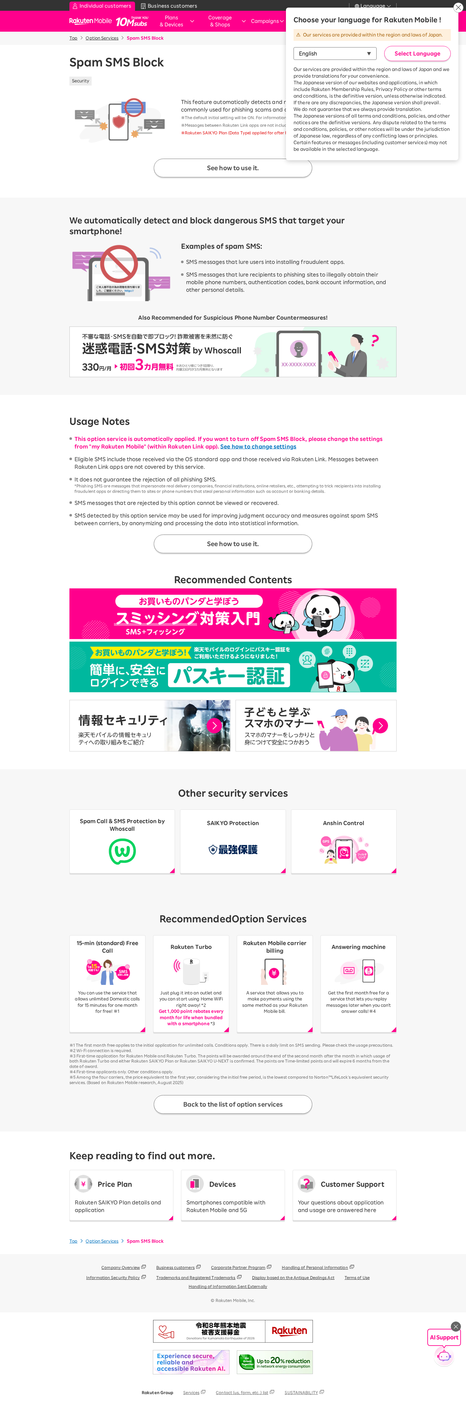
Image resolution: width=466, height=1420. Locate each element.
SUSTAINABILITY (301, 1392)
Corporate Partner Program (238, 1267)
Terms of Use (357, 1277)
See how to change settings (258, 446)
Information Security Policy (113, 1277)
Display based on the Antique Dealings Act (293, 1277)
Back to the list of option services (233, 1104)
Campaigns (265, 21)
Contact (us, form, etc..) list (242, 1392)
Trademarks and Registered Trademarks (196, 1277)
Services (191, 1392)
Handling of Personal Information (315, 1267)
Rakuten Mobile (92, 21)
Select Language (417, 53)
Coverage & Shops (220, 21)
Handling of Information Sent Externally (228, 1286)
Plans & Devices (171, 21)
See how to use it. (233, 168)
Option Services (102, 38)
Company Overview (120, 1267)
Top (73, 38)
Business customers (175, 1267)
